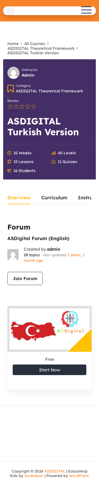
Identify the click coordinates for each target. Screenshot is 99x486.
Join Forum (25, 278)
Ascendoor (34, 475)
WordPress (79, 475)
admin (53, 249)
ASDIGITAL (54, 471)
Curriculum (54, 198)
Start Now (49, 369)
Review (12, 100)
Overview (19, 198)
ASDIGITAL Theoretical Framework (49, 90)
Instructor (30, 70)
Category (23, 85)
